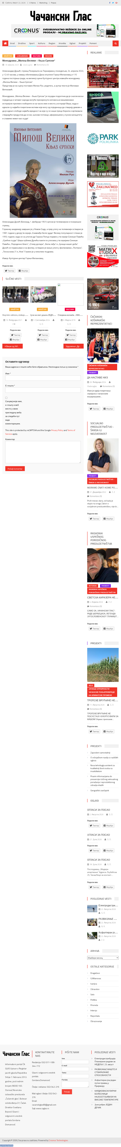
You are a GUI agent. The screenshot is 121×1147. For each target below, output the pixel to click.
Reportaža (95, 1015)
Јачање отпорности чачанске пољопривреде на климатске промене (102, 692)
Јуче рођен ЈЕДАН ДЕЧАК (103, 1106)
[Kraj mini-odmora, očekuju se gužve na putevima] (15, 294)
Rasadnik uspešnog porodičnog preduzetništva (101, 538)
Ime (63, 1058)
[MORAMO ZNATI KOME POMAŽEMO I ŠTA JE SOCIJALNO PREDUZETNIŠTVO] (103, 455)
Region (52, 43)
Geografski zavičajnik (99, 790)
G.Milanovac (22, 56)
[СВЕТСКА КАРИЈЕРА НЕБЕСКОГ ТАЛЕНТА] (103, 565)
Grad (12, 43)
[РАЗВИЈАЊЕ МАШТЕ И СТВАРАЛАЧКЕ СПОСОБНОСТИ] (92, 922)
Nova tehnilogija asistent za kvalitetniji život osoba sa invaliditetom (102, 768)
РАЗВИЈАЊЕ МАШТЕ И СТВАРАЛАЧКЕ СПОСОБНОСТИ (106, 1072)
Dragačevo (95, 973)
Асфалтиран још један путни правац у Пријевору (105, 1083)
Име (8, 373)
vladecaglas (27, 64)
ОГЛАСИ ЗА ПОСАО (98, 810)
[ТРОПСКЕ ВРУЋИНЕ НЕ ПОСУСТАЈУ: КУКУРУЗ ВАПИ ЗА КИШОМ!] (103, 665)
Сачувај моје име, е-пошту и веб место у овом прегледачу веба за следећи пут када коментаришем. (13, 412)
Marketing (43, 2)
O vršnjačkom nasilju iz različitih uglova (104, 759)
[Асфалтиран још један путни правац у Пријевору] (92, 936)
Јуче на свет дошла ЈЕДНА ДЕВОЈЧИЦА (48, 315)
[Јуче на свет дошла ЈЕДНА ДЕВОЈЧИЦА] (43, 294)
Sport (32, 43)
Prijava (53, 2)
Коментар (10, 439)
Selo (91, 685)
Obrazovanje (96, 1021)
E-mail (64, 1065)
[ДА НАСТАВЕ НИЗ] (103, 345)
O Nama (32, 2)
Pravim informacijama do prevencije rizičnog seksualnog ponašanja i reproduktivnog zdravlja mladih (104, 781)
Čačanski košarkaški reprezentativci (101, 320)
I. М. (14, 324)
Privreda (94, 1005)
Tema (64, 1073)
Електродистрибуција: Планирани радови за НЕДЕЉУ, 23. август (105, 1061)
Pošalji (67, 1091)
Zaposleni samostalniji (100, 752)
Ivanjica (93, 983)
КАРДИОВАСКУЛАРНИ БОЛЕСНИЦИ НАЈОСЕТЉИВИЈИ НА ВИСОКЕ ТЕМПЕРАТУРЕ (106, 1095)
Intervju (93, 585)
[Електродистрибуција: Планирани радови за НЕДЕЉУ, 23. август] (92, 909)
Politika (93, 999)
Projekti (82, 43)
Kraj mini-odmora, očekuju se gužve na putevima (23, 315)
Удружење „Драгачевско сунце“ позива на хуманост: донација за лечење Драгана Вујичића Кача (75, 346)
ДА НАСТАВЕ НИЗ (97, 377)
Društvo (22, 43)
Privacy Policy (57, 430)
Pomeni (93, 43)
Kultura (41, 43)
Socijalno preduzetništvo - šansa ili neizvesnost (102, 428)
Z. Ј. (113, 492)
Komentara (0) (43, 64)
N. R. (103, 926)
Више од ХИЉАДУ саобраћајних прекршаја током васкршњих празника (14, 346)
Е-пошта (10, 385)
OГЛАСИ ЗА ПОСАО (98, 835)
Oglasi (72, 43)
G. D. (42, 324)
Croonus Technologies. (58, 1140)
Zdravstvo (94, 989)
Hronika (62, 43)
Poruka (65, 1080)
